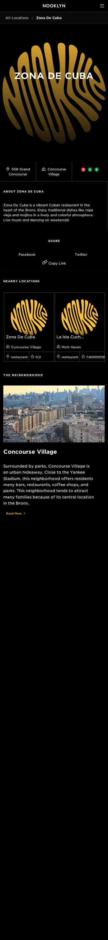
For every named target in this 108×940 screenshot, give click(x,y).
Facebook (27, 254)
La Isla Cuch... (70, 337)
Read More (14, 513)
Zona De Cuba (20, 337)
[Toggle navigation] (102, 5)
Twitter (81, 254)
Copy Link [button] (56, 263)
